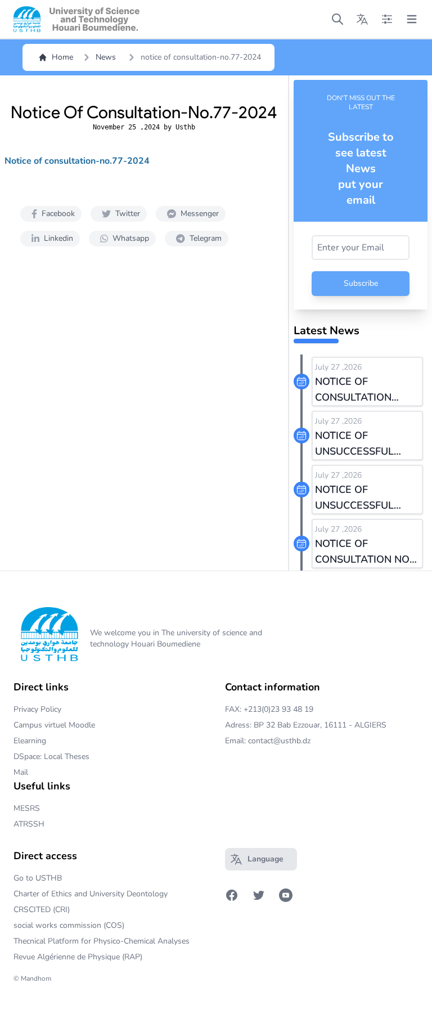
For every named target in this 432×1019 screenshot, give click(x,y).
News (106, 57)
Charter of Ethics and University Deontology (91, 893)
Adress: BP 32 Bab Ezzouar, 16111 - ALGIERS (305, 725)
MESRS (27, 808)
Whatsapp (130, 238)
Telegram (206, 238)
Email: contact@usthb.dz (267, 740)
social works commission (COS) (69, 925)
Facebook (58, 213)
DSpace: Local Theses (51, 756)
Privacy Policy (37, 709)
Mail (21, 772)
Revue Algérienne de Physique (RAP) (78, 956)
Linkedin (58, 238)
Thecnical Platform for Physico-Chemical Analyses (102, 941)
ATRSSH (29, 824)
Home (62, 57)
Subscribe (361, 283)
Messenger (200, 213)
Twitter (127, 213)
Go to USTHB (38, 878)
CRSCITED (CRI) (42, 909)
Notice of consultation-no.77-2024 (77, 161)
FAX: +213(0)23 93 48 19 (269, 709)
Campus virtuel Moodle (54, 725)
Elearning (30, 740)
